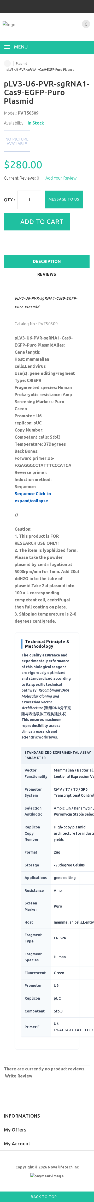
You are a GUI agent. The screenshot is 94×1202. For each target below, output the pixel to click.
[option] (47, 141)
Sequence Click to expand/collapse (33, 497)
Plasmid (21, 63)
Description (47, 261)
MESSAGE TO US (64, 199)
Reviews (46, 274)
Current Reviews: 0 (21, 178)
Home (7, 63)
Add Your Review (61, 178)
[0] (80, 30)
